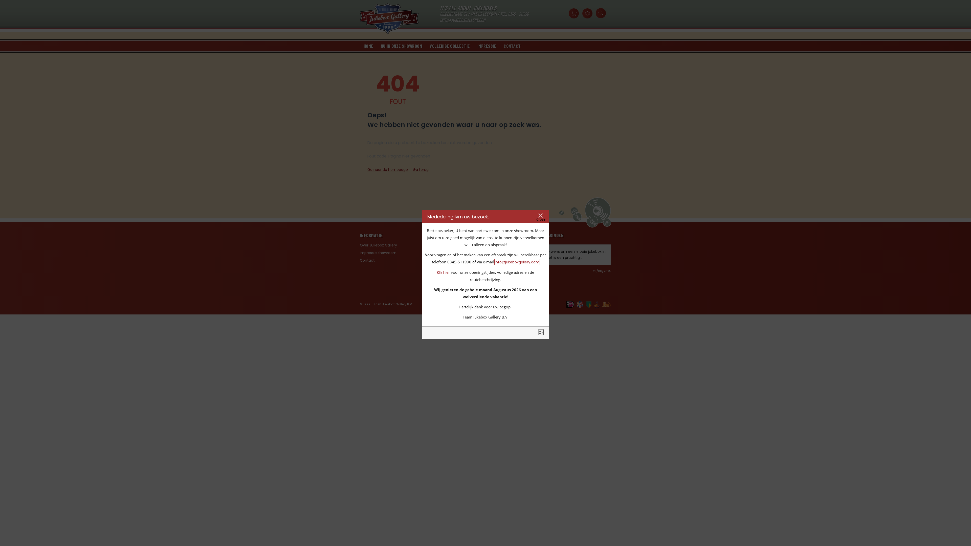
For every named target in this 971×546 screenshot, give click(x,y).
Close (540, 219)
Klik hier (443, 272)
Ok (541, 332)
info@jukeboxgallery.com (517, 262)
